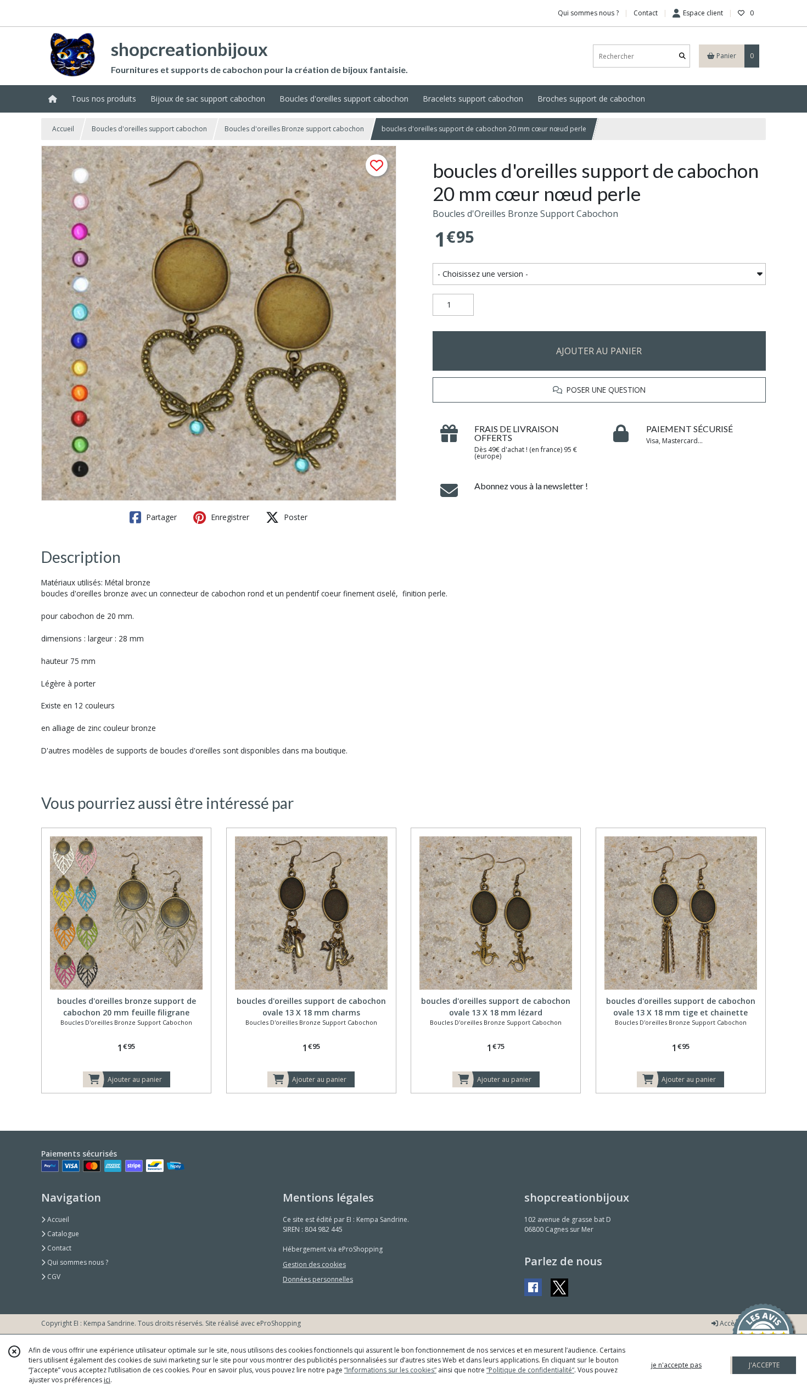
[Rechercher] (682, 56)
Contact (646, 13)
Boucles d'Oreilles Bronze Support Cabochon (525, 214)
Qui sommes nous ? (77, 1262)
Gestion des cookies (314, 1264)
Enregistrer (229, 517)
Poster (294, 517)
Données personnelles (318, 1279)
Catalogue (62, 1233)
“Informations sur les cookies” (390, 1370)
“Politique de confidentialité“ (530, 1370)
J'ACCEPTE (764, 1365)
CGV (53, 1276)
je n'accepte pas (676, 1365)
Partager (160, 517)
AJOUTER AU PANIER (599, 351)
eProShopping (278, 1323)
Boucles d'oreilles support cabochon (149, 128)
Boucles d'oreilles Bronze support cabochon (294, 128)
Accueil (63, 128)
